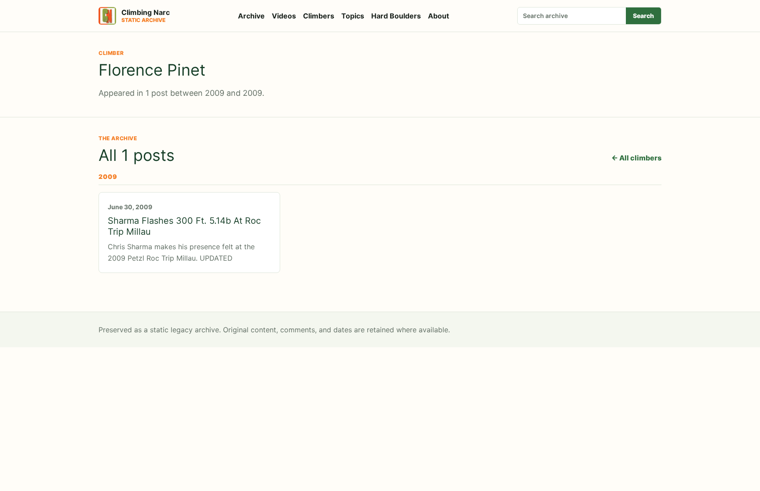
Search (643, 15)
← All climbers (636, 157)
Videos (284, 15)
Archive (251, 15)
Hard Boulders (396, 15)
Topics (352, 15)
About (438, 15)
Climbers (318, 15)
